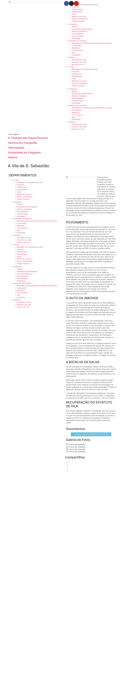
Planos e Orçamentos (80, 19)
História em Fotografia (22, 142)
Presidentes (76, 55)
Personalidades (77, 34)
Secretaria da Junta (79, 60)
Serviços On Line (78, 64)
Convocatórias (77, 50)
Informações (16, 147)
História (75, 27)
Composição (76, 45)
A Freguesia (72, 24)
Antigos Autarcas (78, 21)
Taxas (74, 14)
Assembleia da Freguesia (77, 41)
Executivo (75, 7)
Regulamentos (77, 12)
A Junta (71, 67)
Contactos (72, 57)
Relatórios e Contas (79, 16)
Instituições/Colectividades (82, 29)
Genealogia (76, 38)
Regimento (76, 48)
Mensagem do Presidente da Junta (85, 69)
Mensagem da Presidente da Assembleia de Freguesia (92, 43)
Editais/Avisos (77, 9)
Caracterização (77, 36)
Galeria (12, 157)
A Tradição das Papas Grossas (28, 138)
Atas (73, 53)
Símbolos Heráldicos (79, 31)
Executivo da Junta (79, 62)
